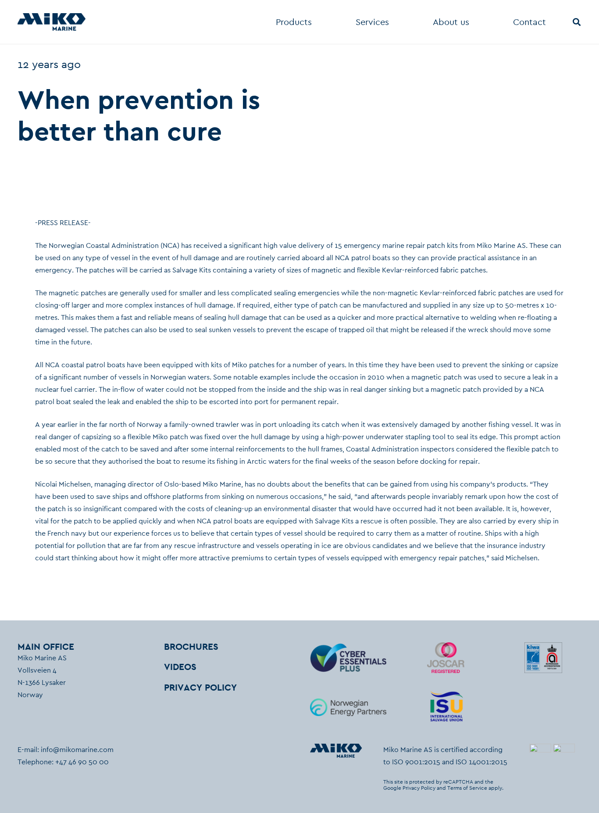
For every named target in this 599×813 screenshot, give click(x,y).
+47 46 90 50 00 (82, 761)
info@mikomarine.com (77, 749)
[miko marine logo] (52, 22)
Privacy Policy (419, 788)
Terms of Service (467, 788)
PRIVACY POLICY (200, 687)
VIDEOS (180, 667)
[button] (317, 22)
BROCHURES (191, 646)
